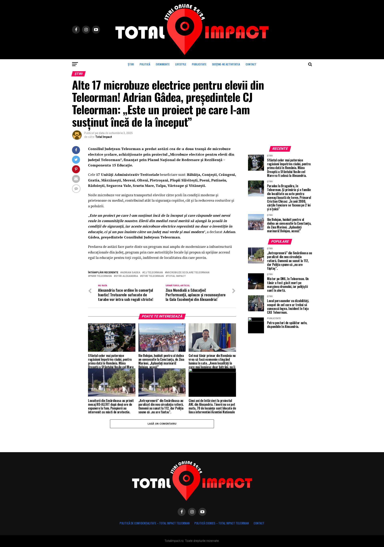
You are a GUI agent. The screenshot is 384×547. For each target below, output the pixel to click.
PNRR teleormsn (101, 276)
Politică (145, 64)
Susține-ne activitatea (226, 64)
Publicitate (199, 64)
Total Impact (103, 136)
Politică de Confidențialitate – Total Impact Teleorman (155, 523)
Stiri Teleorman (153, 276)
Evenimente (163, 64)
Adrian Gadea (131, 272)
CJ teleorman (153, 272)
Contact (251, 64)
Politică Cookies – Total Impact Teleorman (221, 523)
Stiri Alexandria (126, 276)
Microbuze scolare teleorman (187, 272)
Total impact (176, 276)
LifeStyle (180, 64)
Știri (131, 64)
